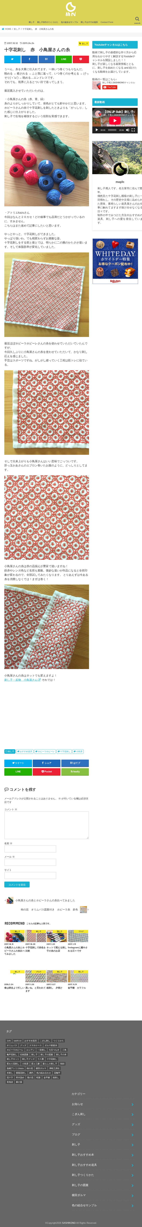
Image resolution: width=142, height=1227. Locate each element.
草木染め (20, 1077)
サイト (8, 870)
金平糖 (47, 1077)
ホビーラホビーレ (46, 751)
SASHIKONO (69, 1223)
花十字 (10, 1077)
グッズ (23, 1045)
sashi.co (17, 1041)
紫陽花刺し (21, 1073)
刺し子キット (13, 1059)
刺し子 (31, 22)
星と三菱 (35, 1064)
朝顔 (62, 1064)
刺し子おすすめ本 (83, 1154)
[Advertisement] (46, 714)
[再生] (97, 130)
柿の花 (30, 1068)
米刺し (10, 1073)
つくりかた (58, 1041)
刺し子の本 (61, 1054)
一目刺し (42, 1050)
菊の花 (30, 1077)
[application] (115, 120)
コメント (10, 809)
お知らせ (77, 1104)
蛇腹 (38, 1077)
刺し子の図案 (47, 1054)
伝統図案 (24, 1054)
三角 (64, 1050)
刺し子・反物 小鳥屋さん (21, 679)
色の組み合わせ (43, 1073)
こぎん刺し (45, 1041)
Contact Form (107, 22)
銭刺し (56, 1077)
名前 (8, 843)
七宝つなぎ (54, 1050)
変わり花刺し (13, 1064)
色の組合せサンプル (69, 22)
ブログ (76, 1134)
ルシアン (30, 1050)
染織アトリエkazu (15, 1068)
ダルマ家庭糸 (51, 1045)
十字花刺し (65, 751)
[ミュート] (127, 130)
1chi (9, 1041)
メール (9, 856)
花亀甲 (57, 1073)
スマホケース (35, 1045)
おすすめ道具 (26, 751)
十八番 (41, 1059)
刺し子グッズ (28, 1059)
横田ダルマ (41, 1068)
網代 (31, 1073)
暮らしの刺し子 (50, 1064)
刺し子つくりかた (83, 1174)
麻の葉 (19, 1082)
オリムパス (12, 1045)
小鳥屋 (79, 751)
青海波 (10, 1082)
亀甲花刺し (12, 1054)
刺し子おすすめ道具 (89, 22)
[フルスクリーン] (133, 130)
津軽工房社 (54, 1068)
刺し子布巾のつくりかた (47, 22)
